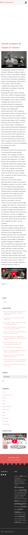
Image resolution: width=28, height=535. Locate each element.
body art (22, 481)
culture (16, 485)
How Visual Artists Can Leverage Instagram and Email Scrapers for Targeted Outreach (15, 360)
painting (17, 504)
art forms (23, 479)
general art (21, 492)
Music (3, 415)
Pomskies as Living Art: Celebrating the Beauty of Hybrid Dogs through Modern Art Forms (15, 338)
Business (4, 397)
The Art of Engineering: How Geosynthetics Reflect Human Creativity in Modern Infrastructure (15, 313)
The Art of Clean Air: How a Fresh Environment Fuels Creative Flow (13, 343)
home (25, 492)
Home (3, 403)
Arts (18, 481)
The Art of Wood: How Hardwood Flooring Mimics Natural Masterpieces (15, 351)
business (16, 483)
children (23, 483)
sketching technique (18, 514)
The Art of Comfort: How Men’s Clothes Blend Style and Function (14, 355)
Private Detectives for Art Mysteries (13, 347)
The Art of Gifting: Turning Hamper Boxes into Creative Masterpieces (15, 332)
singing (17, 512)
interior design (19, 495)
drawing (23, 490)
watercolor (23, 522)
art (21, 476)
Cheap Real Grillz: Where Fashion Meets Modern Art (14, 318)
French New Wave (9, 531)
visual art (24, 520)
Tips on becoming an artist (20, 518)
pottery (16, 509)
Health (4, 400)
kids (24, 495)
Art (7, 283)
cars (20, 483)
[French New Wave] (7, 2)
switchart (21, 516)
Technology (5, 421)
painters (25, 501)
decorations (19, 487)
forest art (16, 492)
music (16, 501)
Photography (5, 418)
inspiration (17, 493)
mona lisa (20, 498)
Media (3, 412)
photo (24, 504)
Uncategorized (5, 424)
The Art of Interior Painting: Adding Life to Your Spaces (15, 365)
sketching (23, 512)
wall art (17, 522)
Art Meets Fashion (6, 395)
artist (15, 481)
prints (20, 509)
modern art (17, 496)
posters (24, 506)
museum (25, 498)
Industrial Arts (6, 409)
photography (17, 506)
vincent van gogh (18, 520)
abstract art (17, 476)
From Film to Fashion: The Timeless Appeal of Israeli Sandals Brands (15, 323)
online (21, 501)
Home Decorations (6, 406)
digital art (16, 490)
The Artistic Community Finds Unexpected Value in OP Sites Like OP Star (14, 328)
